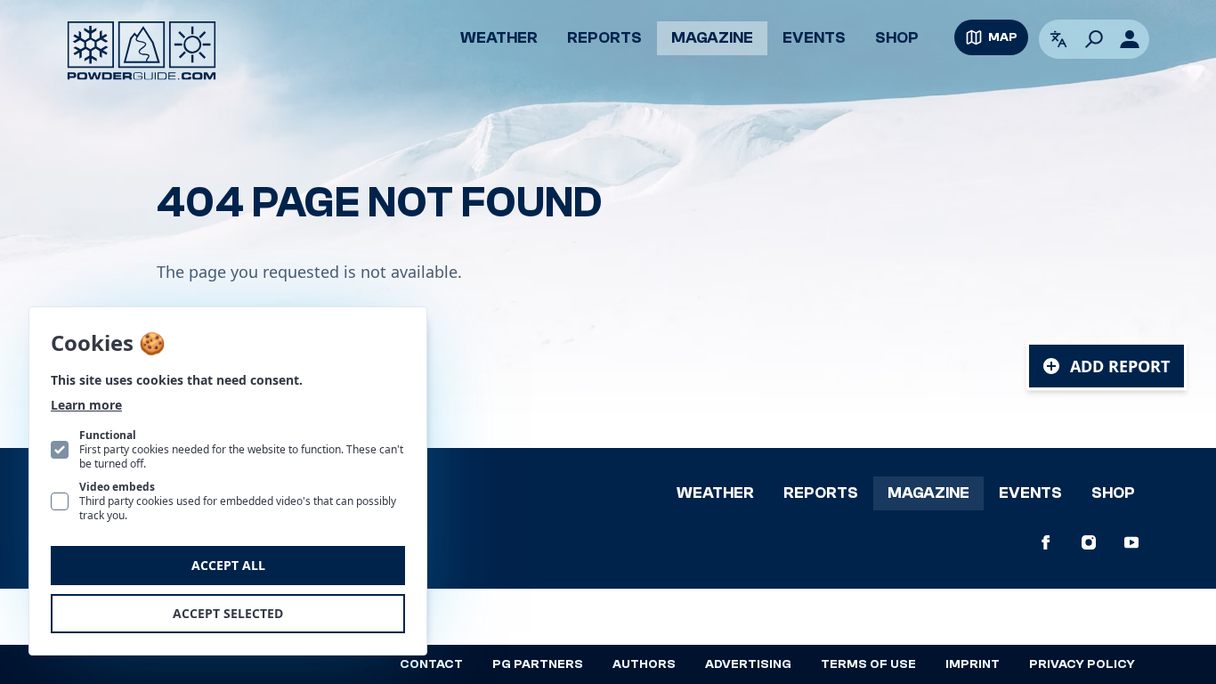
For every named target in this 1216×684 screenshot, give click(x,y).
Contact (431, 664)
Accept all (228, 565)
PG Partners (537, 664)
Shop (897, 37)
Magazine (712, 37)
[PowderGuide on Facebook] (1046, 542)
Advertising (748, 664)
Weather (499, 37)
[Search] (1094, 39)
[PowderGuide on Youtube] (1131, 542)
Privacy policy (1082, 664)
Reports (604, 37)
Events (814, 37)
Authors (644, 664)
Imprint (972, 664)
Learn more (86, 404)
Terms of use (868, 664)
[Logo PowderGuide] (141, 50)
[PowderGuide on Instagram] (1089, 542)
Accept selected (228, 613)
